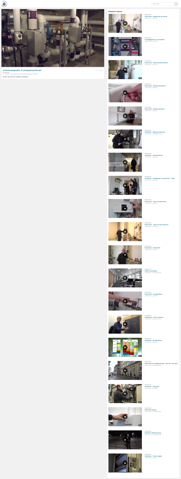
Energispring (6, 72)
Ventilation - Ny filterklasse (153, 340)
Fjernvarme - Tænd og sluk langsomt (156, 224)
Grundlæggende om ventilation (155, 39)
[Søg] (176, 4)
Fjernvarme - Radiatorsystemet (154, 109)
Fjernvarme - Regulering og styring (156, 16)
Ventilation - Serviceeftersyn (154, 155)
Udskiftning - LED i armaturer (154, 317)
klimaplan (34, 74)
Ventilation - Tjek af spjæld (153, 456)
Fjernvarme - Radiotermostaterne (155, 86)
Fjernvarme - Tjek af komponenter (155, 201)
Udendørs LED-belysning (153, 433)
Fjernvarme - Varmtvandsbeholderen (156, 62)
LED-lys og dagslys (151, 271)
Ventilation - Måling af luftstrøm (155, 132)
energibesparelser (15, 74)
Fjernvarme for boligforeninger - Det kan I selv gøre (161, 363)
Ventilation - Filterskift (152, 386)
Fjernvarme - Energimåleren (153, 294)
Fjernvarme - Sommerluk (152, 248)
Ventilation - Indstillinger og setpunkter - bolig (159, 178)
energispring (23, 74)
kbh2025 (29, 74)
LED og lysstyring (150, 409)
